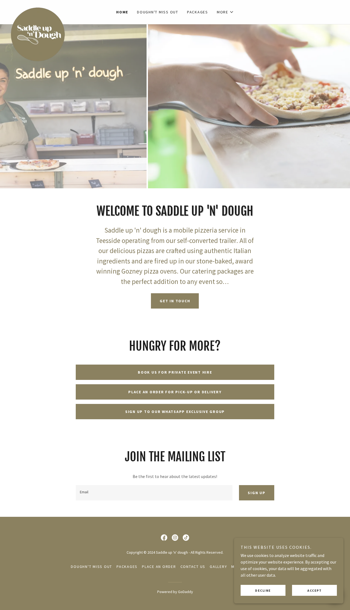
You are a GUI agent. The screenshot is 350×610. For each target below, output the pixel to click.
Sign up (256, 492)
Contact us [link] (193, 566)
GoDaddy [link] (185, 591)
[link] (52, 9)
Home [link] (122, 12)
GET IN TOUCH (175, 300)
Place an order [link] (159, 566)
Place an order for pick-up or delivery (175, 391)
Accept (314, 590)
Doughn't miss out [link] (157, 12)
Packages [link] (197, 12)
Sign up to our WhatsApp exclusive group (175, 411)
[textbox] (154, 492)
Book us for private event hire (175, 372)
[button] (225, 12)
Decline (263, 590)
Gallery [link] (218, 566)
